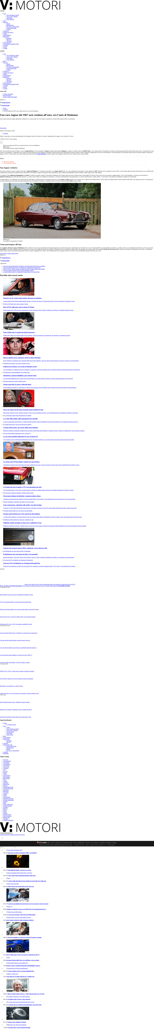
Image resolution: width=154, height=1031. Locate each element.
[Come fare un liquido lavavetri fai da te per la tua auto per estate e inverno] (78, 895)
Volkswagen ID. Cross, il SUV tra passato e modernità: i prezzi (16, 624)
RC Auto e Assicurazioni (12, 26)
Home (4, 108)
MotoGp (5, 808)
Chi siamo (42, 844)
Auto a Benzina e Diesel (12, 15)
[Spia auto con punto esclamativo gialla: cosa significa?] (78, 850)
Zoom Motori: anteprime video (11, 44)
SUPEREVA (114, 842)
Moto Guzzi (6, 784)
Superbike (5, 782)
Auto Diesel (6, 765)
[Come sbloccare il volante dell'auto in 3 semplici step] (78, 974)
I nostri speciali (7, 42)
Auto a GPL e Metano (12, 16)
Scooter (5, 781)
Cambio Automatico (8, 820)
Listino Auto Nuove (8, 32)
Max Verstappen (7, 816)
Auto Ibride (9, 18)
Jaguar (9, 253)
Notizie (5, 34)
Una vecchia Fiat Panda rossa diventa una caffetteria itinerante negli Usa (18, 647)
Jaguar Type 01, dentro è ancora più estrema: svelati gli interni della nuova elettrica (24, 269)
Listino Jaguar (14, 253)
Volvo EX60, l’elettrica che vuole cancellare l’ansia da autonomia (16, 678)
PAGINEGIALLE (59, 842)
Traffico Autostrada (8, 94)
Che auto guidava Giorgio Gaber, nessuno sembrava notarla (18, 270)
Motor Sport (6, 739)
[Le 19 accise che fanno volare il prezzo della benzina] (78, 912)
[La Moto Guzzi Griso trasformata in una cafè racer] (78, 883)
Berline (5, 772)
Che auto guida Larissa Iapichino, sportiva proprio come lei (15, 640)
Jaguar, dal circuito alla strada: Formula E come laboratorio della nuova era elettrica (24, 266)
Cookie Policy (57, 844)
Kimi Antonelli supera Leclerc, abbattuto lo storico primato (15, 702)
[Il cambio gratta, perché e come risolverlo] (78, 996)
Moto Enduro (6, 777)
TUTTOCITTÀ (88, 842)
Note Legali (47, 844)
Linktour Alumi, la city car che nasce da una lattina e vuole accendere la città (19, 693)
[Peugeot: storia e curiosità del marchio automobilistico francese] (78, 963)
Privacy (51, 844)
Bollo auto (6, 791)
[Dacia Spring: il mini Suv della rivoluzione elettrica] (78, 917)
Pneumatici (6, 790)
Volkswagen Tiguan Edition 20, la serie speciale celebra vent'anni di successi (19, 609)
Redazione (6, 753)
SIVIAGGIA (96, 842)
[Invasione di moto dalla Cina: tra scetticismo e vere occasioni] (78, 957)
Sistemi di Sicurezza (8, 798)
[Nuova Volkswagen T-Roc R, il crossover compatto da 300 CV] (78, 946)
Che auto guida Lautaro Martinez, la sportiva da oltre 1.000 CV (16, 655)
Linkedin (5, 133)
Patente (8, 23)
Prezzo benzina (7, 95)
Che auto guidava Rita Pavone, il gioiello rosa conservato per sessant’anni (22, 267)
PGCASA (75, 842)
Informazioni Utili (7, 745)
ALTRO (2, 51)
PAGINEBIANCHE (80, 842)
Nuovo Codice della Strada (10, 97)
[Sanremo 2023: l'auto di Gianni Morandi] (78, 1025)
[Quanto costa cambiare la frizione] (78, 1013)
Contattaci (12, 834)
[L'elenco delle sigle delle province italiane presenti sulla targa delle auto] (78, 878)
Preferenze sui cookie (64, 844)
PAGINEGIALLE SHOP (67, 842)
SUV (4, 769)
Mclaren (5, 813)
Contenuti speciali (4, 834)
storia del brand (41, 154)
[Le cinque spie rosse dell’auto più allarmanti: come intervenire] (78, 1002)
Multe (4, 803)
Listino (8, 727)
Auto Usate (6, 767)
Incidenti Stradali (7, 806)
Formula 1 (9, 38)
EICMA (5, 785)
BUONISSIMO (108, 842)
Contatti (5, 48)
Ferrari (5, 810)
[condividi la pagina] (1, 142)
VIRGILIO (53, 842)
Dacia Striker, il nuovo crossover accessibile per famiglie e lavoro (16, 594)
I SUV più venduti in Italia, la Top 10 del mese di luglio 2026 (15, 602)
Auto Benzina (6, 764)
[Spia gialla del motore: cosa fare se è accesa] (78, 861)
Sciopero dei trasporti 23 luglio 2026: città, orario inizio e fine (15, 717)
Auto (4, 13)
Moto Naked (6, 778)
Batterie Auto (6, 817)
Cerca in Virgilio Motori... (6, 833)
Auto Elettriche (10, 19)
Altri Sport (9, 41)
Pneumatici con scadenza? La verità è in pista (11, 686)
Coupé (5, 774)
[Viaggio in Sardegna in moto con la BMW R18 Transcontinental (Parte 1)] (78, 906)
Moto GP (8, 39)
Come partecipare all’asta (9, 163)
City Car (5, 771)
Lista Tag (5, 759)
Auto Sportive (6, 775)
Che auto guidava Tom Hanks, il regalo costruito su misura (15, 662)
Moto (4, 21)
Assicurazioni (6, 797)
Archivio (22, 834)
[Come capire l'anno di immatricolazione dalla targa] (78, 873)
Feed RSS (17, 834)
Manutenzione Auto (8, 787)
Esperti (5, 47)
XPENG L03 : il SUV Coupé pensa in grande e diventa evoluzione (17, 671)
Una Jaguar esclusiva (8, 161)
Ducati (5, 811)
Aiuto (71, 844)
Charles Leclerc (7, 814)
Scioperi (8, 29)
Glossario (5, 743)
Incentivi (5, 801)
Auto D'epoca (3, 253)
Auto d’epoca (9, 734)
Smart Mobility (7, 35)
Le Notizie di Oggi (11, 724)
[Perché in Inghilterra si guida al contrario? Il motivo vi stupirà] (78, 928)
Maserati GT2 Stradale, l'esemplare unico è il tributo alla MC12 (16, 709)
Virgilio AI (6, 31)
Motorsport (6, 36)
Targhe (5, 794)
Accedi (2, 10)
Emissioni (5, 818)
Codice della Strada (11, 28)
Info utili (5, 22)
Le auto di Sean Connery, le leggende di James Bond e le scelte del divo (21, 272)
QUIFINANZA (102, 842)
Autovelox (6, 793)
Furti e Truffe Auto (8, 804)
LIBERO (48, 842)
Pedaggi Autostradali (8, 800)
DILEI (92, 842)
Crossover (5, 768)
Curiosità (5, 45)
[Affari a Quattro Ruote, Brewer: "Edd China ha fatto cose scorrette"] (78, 985)
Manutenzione (10, 25)
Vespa (4, 780)
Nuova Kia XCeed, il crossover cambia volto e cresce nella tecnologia (17, 616)
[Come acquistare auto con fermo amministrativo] (78, 968)
